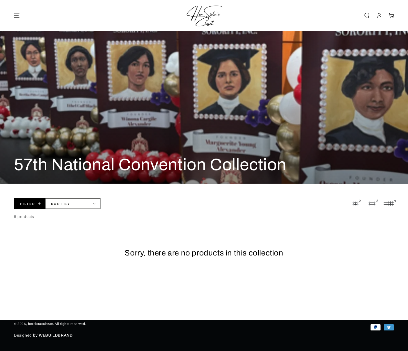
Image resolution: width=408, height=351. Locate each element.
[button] (367, 15)
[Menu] (17, 15)
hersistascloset (40, 324)
